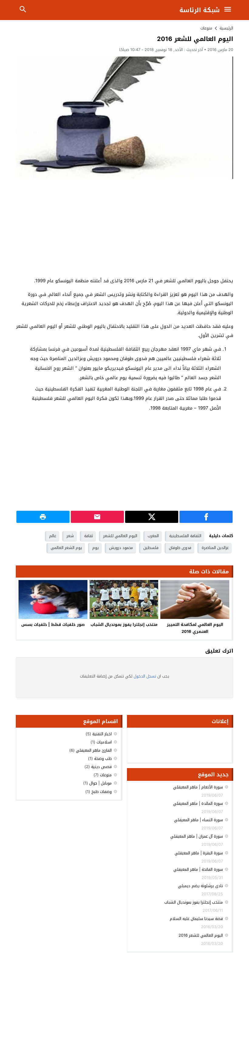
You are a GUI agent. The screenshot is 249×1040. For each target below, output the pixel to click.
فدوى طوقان (180, 547)
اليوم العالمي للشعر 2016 (201, 935)
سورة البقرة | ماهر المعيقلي (199, 853)
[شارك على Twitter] (152, 516)
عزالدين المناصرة (215, 547)
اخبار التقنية (102, 734)
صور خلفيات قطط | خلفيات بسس (53, 624)
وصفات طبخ (101, 791)
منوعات (206, 28)
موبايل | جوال (100, 783)
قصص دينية (101, 767)
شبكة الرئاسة (199, 10)
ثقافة (88, 536)
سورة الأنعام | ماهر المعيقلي (198, 787)
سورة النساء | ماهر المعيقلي (198, 820)
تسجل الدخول (145, 676)
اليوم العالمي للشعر (120, 536)
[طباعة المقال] (43, 516)
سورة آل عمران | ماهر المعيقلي (196, 836)
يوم (95, 547)
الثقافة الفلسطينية (185, 536)
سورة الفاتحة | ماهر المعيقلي (198, 869)
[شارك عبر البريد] (97, 516)
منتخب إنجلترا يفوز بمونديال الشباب (124, 624)
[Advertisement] (124, 227)
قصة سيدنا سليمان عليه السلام (196, 918)
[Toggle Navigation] (229, 10)
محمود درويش (121, 547)
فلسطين (151, 547)
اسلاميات (104, 742)
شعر (70, 536)
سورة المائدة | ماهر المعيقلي (198, 803)
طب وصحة (103, 758)
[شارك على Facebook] (206, 516)
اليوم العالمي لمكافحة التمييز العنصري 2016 (195, 628)
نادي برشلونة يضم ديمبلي (200, 886)
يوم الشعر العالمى (66, 547)
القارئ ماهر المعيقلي (94, 750)
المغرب (153, 536)
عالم (52, 536)
